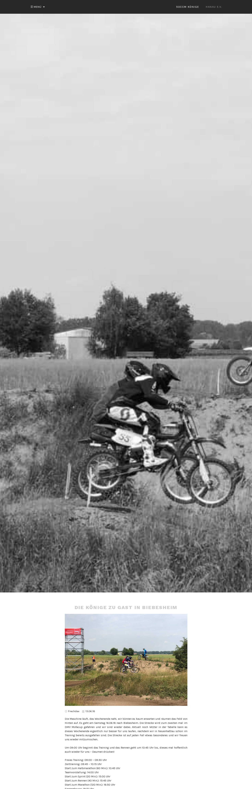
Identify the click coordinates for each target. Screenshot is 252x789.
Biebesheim (130, 723)
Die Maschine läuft (76, 718)
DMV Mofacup (74, 727)
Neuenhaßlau (166, 731)
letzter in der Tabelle (162, 727)
